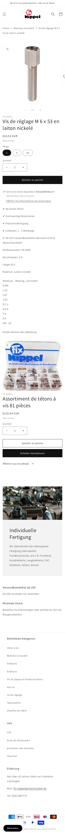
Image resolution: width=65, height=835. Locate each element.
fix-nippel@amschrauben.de (30, 788)
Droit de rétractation (18, 740)
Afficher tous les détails (16, 463)
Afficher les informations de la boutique (28, 200)
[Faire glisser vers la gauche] (25, 110)
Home (6, 28)
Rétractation (12, 828)
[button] (4, 14)
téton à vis (13, 647)
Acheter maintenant (32, 453)
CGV (9, 732)
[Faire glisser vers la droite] (40, 110)
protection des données (20, 748)
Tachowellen (14, 702)
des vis (10, 687)
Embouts (12, 663)
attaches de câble (17, 710)
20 (27, 152)
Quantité (7, 160)
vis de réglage (14, 694)
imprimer (12, 756)
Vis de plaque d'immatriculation (25, 679)
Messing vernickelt (24, 28)
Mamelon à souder (17, 655)
